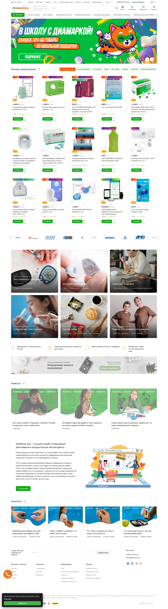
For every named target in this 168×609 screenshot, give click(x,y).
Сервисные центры (68, 581)
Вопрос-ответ (91, 575)
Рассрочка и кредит (93, 578)
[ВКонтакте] (128, 563)
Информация (66, 564)
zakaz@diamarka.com (133, 558)
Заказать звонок (138, 2)
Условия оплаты (91, 568)
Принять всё (22, 603)
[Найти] (116, 8)
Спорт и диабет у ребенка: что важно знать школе (63, 532)
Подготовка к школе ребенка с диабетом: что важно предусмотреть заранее (131, 424)
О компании (23, 488)
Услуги (13, 578)
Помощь (89, 564)
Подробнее (7, 599)
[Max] (132, 563)
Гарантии (64, 575)
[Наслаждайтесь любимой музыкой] (84, 365)
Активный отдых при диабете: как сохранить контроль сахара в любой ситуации (82, 424)
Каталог (14, 568)
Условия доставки (92, 572)
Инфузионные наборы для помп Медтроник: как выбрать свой (27, 532)
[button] (128, 59)
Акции (13, 572)
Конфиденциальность (146, 603)
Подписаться (103, 553)
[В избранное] (25, 117)
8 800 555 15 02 (123, 2)
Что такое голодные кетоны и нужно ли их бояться (100, 532)
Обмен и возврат (67, 578)
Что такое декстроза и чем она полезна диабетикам (137, 532)
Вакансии (39, 575)
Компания (40, 564)
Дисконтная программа (69, 572)
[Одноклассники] (141, 563)
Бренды (14, 575)
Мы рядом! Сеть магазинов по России (29, 347)
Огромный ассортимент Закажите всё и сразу (67, 347)
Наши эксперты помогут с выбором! (105, 346)
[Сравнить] (25, 120)
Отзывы (39, 572)
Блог (62, 568)
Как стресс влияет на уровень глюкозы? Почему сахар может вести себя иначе (34, 424)
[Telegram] (136, 563)
